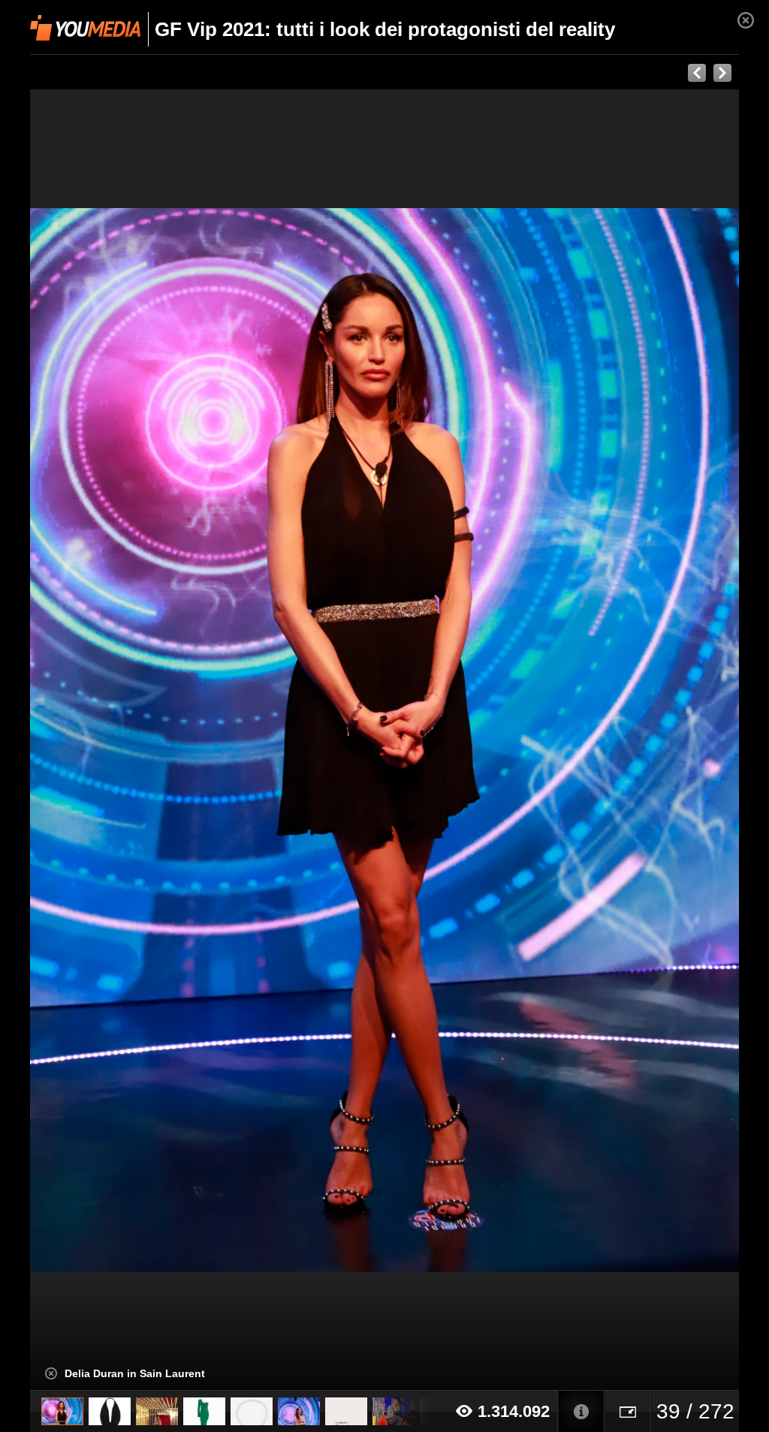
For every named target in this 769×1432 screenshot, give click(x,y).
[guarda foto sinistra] (101, 740)
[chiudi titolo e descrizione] (51, 1373)
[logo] (85, 28)
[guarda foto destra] (455, 740)
